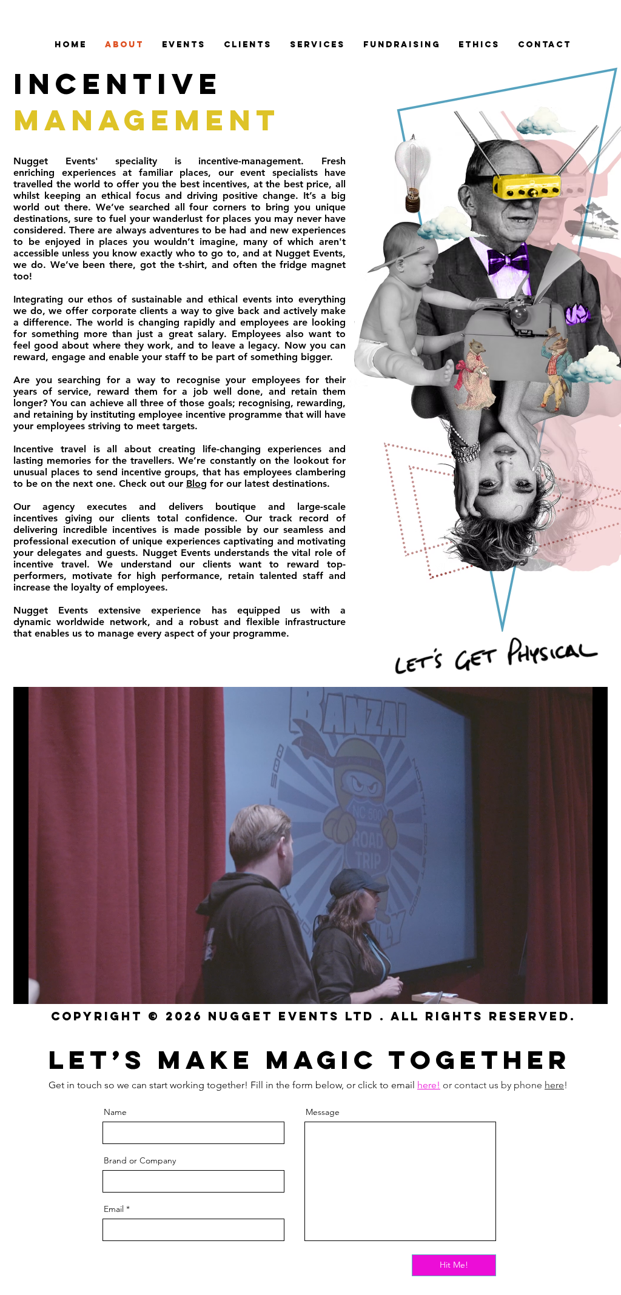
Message (323, 1112)
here (554, 1085)
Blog (196, 483)
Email (114, 1209)
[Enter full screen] (591, 988)
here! (428, 1085)
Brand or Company (140, 1160)
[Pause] (29, 988)
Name (115, 1112)
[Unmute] (50, 988)
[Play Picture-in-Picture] (571, 988)
